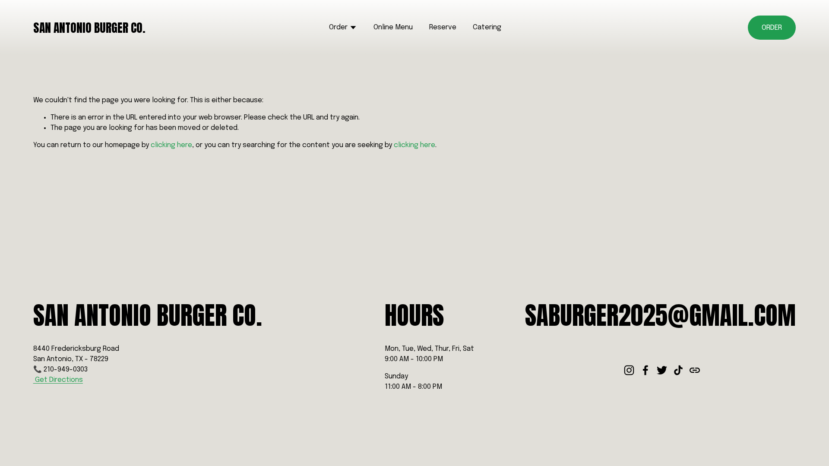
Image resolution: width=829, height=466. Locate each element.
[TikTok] (678, 370)
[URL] (695, 370)
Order (772, 27)
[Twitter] (662, 370)
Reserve (442, 27)
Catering (487, 27)
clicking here (171, 145)
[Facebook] (645, 370)
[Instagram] (629, 370)
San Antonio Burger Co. (89, 28)
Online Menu (393, 27)
